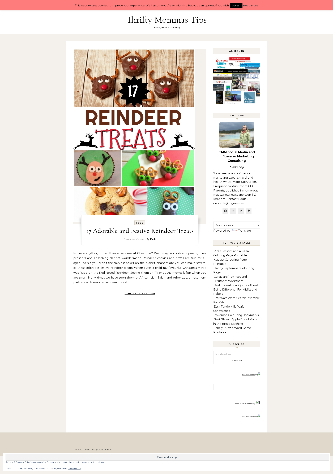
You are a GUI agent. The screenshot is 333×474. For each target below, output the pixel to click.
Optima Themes (103, 449)
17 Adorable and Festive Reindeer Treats (140, 231)
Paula (153, 239)
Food (139, 223)
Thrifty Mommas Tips (166, 19)
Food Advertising (249, 374)
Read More (250, 5)
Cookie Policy (74, 468)
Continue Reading (140, 293)
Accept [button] (236, 5)
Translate (244, 230)
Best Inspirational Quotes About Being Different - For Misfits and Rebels (235, 289)
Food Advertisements (244, 403)
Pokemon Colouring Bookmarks (236, 315)
